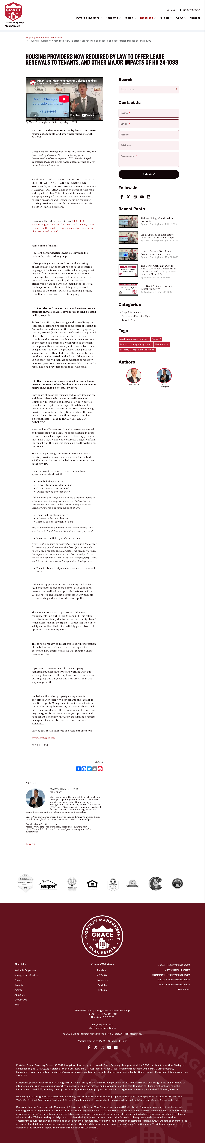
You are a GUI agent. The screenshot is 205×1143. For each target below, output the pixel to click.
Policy (124, 1040)
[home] (13, 11)
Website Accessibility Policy (166, 1100)
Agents (18, 989)
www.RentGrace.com (44, 738)
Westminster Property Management (171, 974)
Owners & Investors (87, 17)
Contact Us (21, 999)
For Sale (164, 17)
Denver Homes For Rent (177, 969)
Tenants (19, 985)
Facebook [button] (102, 970)
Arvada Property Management (174, 984)
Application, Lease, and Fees (134, 339)
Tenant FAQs (128, 320)
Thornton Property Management (172, 979)
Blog (17, 1004)
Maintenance (161, 344)
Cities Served (183, 989)
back (31, 844)
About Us (20, 994)
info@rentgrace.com (138, 1100)
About (180, 17)
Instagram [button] (102, 980)
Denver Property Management (135, 344)
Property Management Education (44, 37)
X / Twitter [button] (102, 975)
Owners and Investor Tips (136, 316)
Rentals (129, 17)
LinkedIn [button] (102, 989)
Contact (195, 17)
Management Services (26, 975)
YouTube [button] (102, 985)
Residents (112, 17)
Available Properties (25, 970)
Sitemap (113, 1040)
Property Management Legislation (137, 350)
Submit (147, 174)
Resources (146, 17)
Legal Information (131, 312)
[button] (122, 197)
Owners (19, 980)
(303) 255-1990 (191, 10)
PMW (102, 1040)
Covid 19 (156, 339)
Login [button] (172, 10)
